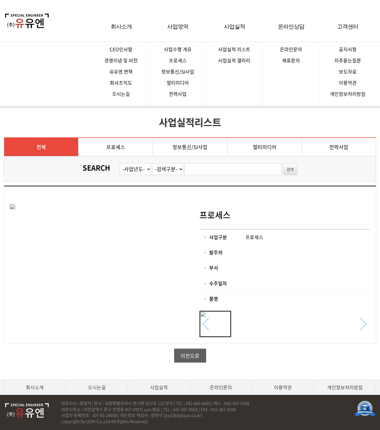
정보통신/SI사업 (177, 71)
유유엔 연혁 (121, 71)
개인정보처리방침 (348, 93)
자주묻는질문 (347, 60)
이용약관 (348, 82)
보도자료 (348, 71)
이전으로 (190, 355)
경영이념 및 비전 (121, 60)
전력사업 (178, 93)
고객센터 (347, 26)
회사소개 (121, 26)
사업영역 (177, 26)
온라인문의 (291, 49)
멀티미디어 (178, 82)
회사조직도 (121, 82)
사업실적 (234, 26)
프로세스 (178, 60)
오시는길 (121, 93)
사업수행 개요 (178, 49)
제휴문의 (291, 60)
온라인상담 (291, 26)
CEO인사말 (121, 49)
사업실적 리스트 (234, 49)
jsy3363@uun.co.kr (183, 415)
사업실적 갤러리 (234, 60)
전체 (41, 147)
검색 (290, 169)
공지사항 (348, 49)
